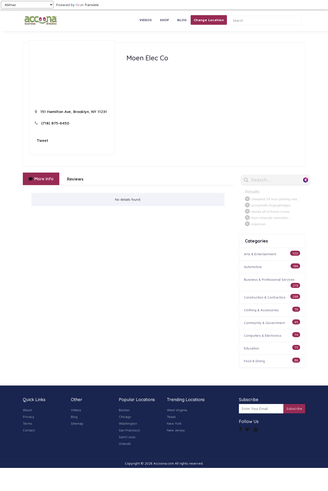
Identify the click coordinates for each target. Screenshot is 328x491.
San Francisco (129, 430)
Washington (128, 423)
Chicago (125, 417)
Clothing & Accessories (261, 310)
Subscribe (294, 408)
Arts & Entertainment (260, 254)
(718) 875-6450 (54, 123)
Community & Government (264, 323)
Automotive (253, 267)
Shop (164, 20)
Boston (124, 410)
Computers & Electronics (262, 335)
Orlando (125, 443)
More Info (44, 178)
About (27, 410)
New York (174, 423)
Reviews (75, 178)
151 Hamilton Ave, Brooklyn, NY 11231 (73, 111)
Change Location (209, 20)
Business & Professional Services (269, 279)
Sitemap (77, 423)
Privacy (28, 417)
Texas (171, 417)
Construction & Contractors (264, 297)
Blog (182, 20)
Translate (92, 5)
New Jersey (176, 430)
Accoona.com (163, 463)
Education (251, 348)
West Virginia (177, 410)
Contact (29, 430)
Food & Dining (254, 361)
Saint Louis (127, 437)
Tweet (42, 140)
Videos (146, 20)
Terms (27, 423)
